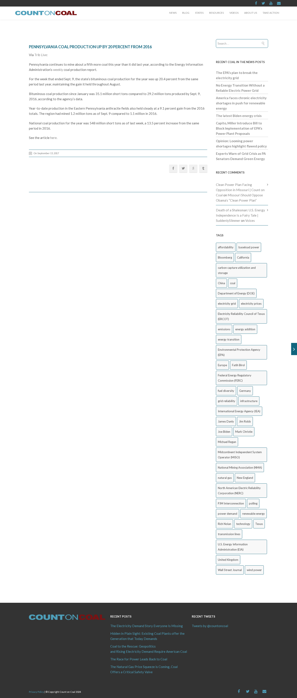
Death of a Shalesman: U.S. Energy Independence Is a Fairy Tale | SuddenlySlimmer (240, 215)
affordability (226, 247)
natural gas (225, 477)
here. (54, 138)
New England (245, 477)
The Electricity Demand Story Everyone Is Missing (146, 626)
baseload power (249, 247)
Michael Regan (227, 442)
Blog (185, 12)
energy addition (245, 329)
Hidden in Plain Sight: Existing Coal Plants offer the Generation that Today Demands (147, 636)
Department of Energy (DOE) (236, 293)
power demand (227, 513)
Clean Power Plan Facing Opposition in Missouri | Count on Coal (240, 190)
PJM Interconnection (231, 503)
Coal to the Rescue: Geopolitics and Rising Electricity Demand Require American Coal (148, 648)
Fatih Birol (238, 365)
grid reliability (226, 401)
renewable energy (253, 513)
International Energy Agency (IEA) (239, 411)
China (221, 283)
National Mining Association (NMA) (240, 467)
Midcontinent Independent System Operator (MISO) (240, 454)
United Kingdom (228, 559)
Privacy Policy (36, 691)
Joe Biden (224, 431)
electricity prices (251, 303)
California (243, 257)
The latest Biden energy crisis (239, 116)
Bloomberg (225, 257)
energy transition (228, 339)
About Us (250, 12)
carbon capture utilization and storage (237, 270)
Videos (234, 12)
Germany (245, 390)
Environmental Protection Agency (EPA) (239, 352)
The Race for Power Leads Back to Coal (138, 659)
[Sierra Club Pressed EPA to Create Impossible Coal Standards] (294, 349)
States (199, 12)
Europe (222, 365)
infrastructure (248, 401)
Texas (259, 524)
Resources (216, 12)
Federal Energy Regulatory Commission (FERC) (234, 378)
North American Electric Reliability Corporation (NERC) (239, 490)
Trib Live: (41, 55)
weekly (58, 70)
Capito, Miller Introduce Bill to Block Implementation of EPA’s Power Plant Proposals (239, 128)
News (173, 12)
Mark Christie (243, 431)
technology (243, 524)
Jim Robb (245, 421)
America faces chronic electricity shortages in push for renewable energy (241, 103)
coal (232, 283)
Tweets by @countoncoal (210, 626)
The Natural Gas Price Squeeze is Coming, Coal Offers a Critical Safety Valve (144, 669)
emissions (224, 329)
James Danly (226, 421)
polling (253, 503)
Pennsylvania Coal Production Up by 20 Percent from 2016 (90, 46)
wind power (254, 570)
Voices (250, 220)
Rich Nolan (224, 524)
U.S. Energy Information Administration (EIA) (233, 547)
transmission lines (229, 534)
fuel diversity (226, 390)
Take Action (271, 12)
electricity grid (227, 303)
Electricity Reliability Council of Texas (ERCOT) (241, 316)
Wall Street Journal (230, 570)
